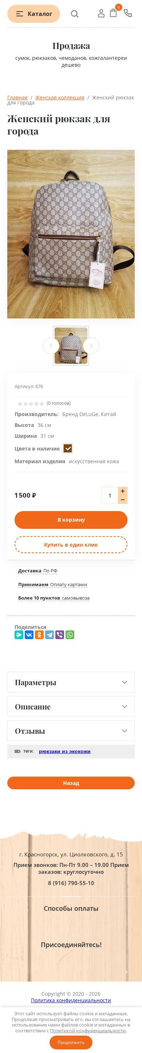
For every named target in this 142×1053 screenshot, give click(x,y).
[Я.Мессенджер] (19, 634)
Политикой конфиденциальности (88, 1030)
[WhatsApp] (70, 634)
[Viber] (59, 634)
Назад (71, 783)
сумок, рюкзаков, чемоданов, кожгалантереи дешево (71, 61)
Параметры (35, 682)
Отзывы (30, 731)
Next (91, 346)
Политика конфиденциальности (71, 1000)
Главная (17, 97)
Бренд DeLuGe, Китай (89, 414)
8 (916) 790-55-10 (71, 883)
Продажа (71, 45)
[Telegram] (49, 634)
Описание (33, 706)
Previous (51, 346)
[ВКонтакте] (29, 634)
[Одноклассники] (39, 634)
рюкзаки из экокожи (65, 751)
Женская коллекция (59, 97)
